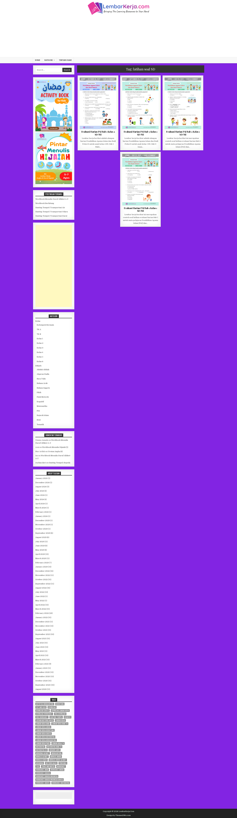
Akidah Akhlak (43, 370)
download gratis (42, 710)
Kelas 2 (96, 84)
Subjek (38, 366)
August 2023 (40, 537)
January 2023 (41, 567)
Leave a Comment (109, 79)
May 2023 (39, 550)
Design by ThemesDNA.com (119, 815)
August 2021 (40, 639)
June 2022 (40, 596)
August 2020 (41, 689)
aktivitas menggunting (44, 704)
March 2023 (40, 558)
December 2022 (42, 571)
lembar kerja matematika (45, 737)
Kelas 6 (40, 361)
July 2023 (39, 542)
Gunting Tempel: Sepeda (59, 463)
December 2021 (42, 622)
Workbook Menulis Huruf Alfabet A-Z (51, 199)
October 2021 (41, 630)
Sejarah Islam (43, 415)
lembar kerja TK (58, 743)
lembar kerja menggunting (46, 740)
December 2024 (42, 483)
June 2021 (39, 647)
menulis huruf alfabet (57, 760)
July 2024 (39, 491)
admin (83, 79)
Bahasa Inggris (43, 388)
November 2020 (42, 676)
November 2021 (42, 626)
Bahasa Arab (42, 383)
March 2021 (40, 660)
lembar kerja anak (43, 723)
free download (60, 714)
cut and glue (41, 707)
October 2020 (41, 681)
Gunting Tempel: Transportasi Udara (51, 212)
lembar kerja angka (43, 727)
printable (63, 763)
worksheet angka (57, 769)
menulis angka (55, 756)
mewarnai (39, 763)
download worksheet (44, 714)
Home (37, 60)
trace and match (48, 766)
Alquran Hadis (43, 374)
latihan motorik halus (44, 720)
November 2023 (42, 525)
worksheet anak (42, 769)
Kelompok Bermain (45, 325)
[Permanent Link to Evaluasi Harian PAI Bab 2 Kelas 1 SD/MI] (183, 103)
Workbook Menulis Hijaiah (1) (55, 447)
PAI (102, 84)
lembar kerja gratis (43, 733)
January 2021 (41, 668)
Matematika (42, 406)
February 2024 (42, 512)
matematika (40, 746)
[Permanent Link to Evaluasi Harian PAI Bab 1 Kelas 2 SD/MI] (98, 103)
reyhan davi (40, 463)
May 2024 (39, 499)
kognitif (67, 717)
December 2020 (42, 672)
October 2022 (41, 579)
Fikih (39, 392)
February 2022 (42, 613)
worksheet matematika (60, 783)
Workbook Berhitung (44, 203)
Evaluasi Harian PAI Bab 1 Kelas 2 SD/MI (98, 133)
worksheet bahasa (43, 773)
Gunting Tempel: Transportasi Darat (51, 216)
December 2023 (42, 520)
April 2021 (40, 655)
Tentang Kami (65, 60)
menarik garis (54, 750)
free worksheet (42, 717)
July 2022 (39, 592)
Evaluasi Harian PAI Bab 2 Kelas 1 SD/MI (183, 133)
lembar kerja (60, 720)
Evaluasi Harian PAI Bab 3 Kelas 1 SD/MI (140, 133)
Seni (39, 420)
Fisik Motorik (43, 397)
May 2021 (39, 651)
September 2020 (42, 685)
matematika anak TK (54, 746)
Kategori (48, 60)
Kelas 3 (40, 348)
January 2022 (41, 617)
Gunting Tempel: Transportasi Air (50, 208)
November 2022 (42, 575)
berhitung (60, 704)
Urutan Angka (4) (55, 451)
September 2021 (42, 634)
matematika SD (41, 750)
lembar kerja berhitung (45, 730)
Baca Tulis (41, 379)
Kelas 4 (40, 352)
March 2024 (40, 508)
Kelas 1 (138, 84)
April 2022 (40, 605)
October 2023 (41, 529)
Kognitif (40, 402)
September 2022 (42, 584)
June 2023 (40, 546)
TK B (39, 334)
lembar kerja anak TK (60, 723)
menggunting (57, 753)
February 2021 (41, 664)
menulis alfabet (42, 756)
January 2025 (41, 478)
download (52, 707)
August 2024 (40, 487)
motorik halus (51, 763)
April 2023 (40, 554)
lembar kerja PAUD (43, 743)
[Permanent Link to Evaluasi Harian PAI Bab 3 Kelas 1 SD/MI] (140, 103)
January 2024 (41, 516)
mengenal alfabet (42, 753)
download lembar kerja (60, 710)
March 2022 (40, 609)
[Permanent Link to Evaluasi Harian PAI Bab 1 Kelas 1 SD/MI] (140, 179)
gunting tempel (56, 717)
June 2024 (40, 495)
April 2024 (40, 504)
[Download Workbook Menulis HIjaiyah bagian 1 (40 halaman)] (53, 183)
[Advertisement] (118, 36)
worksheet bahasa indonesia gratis (49, 779)
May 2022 (39, 601)
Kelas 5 (40, 357)
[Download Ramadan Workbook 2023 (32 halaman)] (53, 131)
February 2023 (42, 563)
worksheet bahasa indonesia (47, 776)
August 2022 (40, 588)
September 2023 (42, 533)
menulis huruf (41, 760)
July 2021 (39, 643)
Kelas (37, 321)
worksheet (61, 766)
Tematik (40, 424)
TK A (39, 329)
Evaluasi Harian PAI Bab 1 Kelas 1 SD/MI (140, 209)
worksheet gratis (43, 783)
